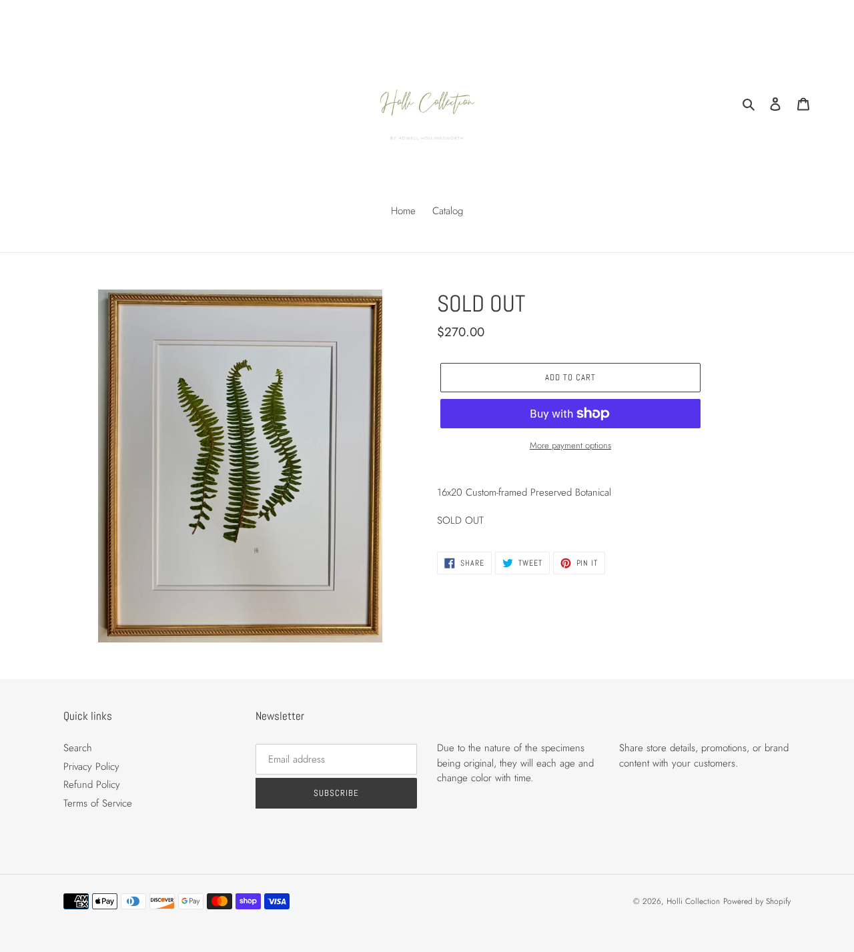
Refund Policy (91, 784)
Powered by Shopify (757, 901)
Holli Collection (693, 901)
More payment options (570, 445)
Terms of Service (97, 803)
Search (77, 748)
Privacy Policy (91, 766)
